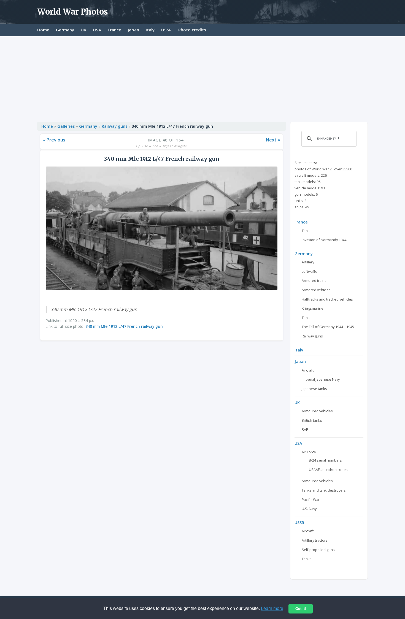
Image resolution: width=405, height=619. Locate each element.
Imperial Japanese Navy (321, 379)
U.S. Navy (309, 508)
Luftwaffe (309, 271)
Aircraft (308, 370)
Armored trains (314, 280)
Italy (150, 29)
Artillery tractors (315, 540)
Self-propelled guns (318, 549)
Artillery (308, 262)
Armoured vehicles (317, 410)
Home (43, 29)
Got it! (300, 609)
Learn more (272, 608)
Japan (133, 29)
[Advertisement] (202, 77)
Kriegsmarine (312, 308)
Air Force (309, 451)
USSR (166, 29)
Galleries (66, 126)
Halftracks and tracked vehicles (327, 299)
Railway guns (114, 126)
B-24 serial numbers (325, 460)
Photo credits (192, 29)
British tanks (312, 420)
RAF (305, 429)
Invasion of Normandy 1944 (324, 239)
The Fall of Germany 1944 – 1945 (328, 326)
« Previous (54, 140)
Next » (273, 140)
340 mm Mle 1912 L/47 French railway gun (124, 326)
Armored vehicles (316, 289)
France (114, 29)
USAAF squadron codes (328, 469)
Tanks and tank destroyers (324, 490)
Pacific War (311, 499)
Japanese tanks (314, 388)
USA (97, 29)
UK (83, 29)
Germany (65, 29)
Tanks (307, 230)
